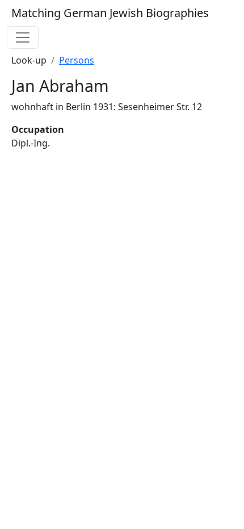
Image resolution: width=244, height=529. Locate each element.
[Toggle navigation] (23, 37)
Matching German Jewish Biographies (110, 12)
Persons (76, 60)
